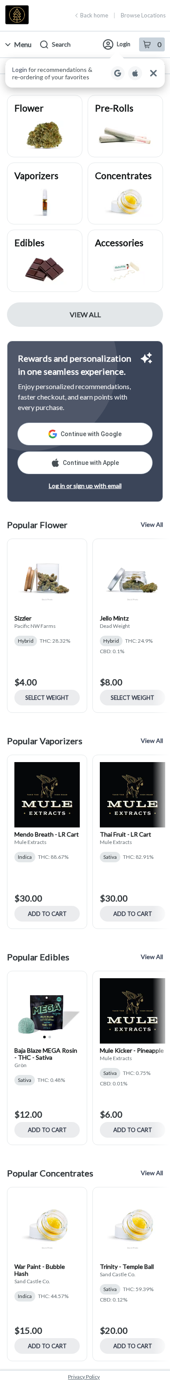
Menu (22, 44)
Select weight (47, 697)
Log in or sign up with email (85, 485)
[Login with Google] (118, 73)
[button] (85, 73)
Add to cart (47, 913)
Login (123, 44)
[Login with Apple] (135, 73)
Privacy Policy (84, 1376)
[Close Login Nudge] (153, 73)
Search (61, 44)
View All (85, 314)
